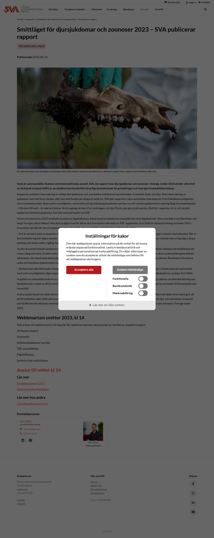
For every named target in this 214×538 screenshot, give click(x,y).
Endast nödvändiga (130, 269)
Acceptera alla (83, 269)
